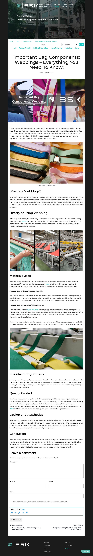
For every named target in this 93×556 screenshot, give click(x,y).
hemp (47, 284)
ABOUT (48, 4)
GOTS (12, 409)
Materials (68, 48)
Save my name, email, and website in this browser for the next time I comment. (40, 502)
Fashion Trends (24, 48)
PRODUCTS (58, 4)
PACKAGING (68, 4)
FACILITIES (43, 7)
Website (12, 492)
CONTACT (64, 7)
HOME (41, 4)
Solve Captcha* (17, 509)
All (15, 48)
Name (12, 482)
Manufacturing (56, 48)
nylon (29, 310)
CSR (50, 7)
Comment (14, 462)
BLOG (57, 7)
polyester (35, 310)
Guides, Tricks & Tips (40, 48)
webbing (25, 221)
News (77, 48)
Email (50, 482)
